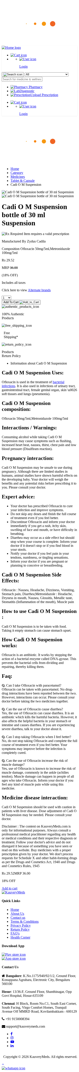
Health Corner (20, 937)
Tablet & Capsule (23, 180)
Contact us (18, 917)
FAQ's (15, 933)
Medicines (18, 177)
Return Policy (20, 929)
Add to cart (9, 888)
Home (15, 169)
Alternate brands (39, 290)
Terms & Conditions (25, 921)
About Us (17, 913)
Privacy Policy (21, 925)
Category (17, 173)
